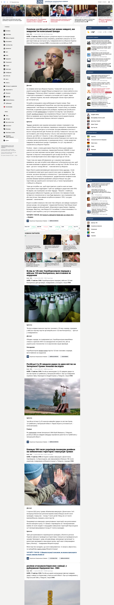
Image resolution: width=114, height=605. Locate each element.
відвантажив (43, 351)
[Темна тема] (7, 2)
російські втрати (38, 114)
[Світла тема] (1, 2)
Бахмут (29, 125)
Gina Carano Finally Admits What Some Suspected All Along (52, 247)
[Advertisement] (99, 167)
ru (112, 2)
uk (109, 2)
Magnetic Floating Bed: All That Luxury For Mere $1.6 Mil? (52, 265)
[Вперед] (111, 14)
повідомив (32, 432)
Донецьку (31, 93)
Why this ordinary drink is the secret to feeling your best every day (70, 265)
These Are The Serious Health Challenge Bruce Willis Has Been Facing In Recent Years (70, 247)
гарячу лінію (41, 549)
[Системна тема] (4, 2)
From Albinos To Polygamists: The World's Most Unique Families (33, 265)
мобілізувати (42, 112)
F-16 (74, 195)
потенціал (60, 136)
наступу (66, 170)
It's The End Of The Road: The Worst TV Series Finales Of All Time (33, 247)
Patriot (54, 191)
